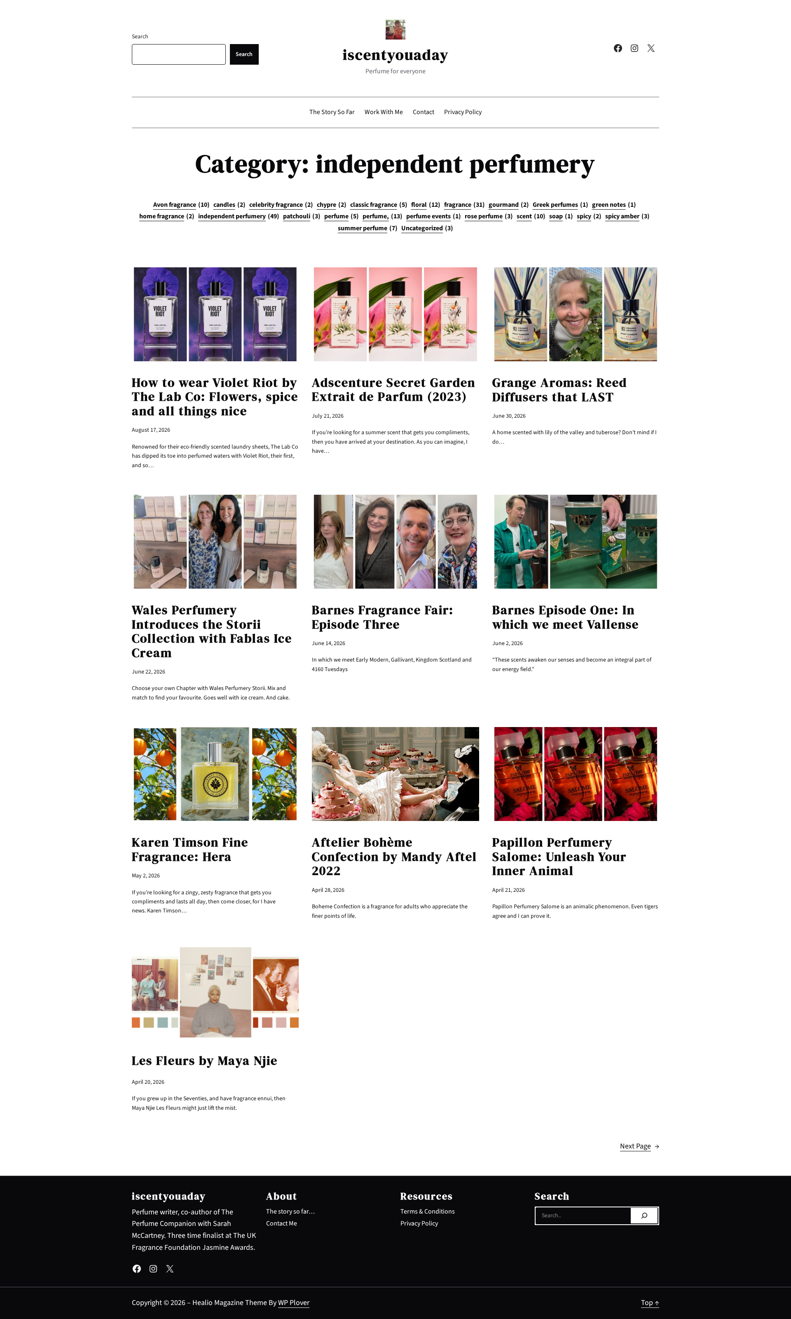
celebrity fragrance (281, 204)
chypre (331, 204)
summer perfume (368, 228)
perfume (341, 216)
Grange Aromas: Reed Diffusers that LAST (559, 390)
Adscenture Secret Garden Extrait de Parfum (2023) (393, 390)
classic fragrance (378, 204)
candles (229, 204)
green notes (614, 204)
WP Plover (293, 1303)
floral (425, 204)
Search (140, 37)
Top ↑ (650, 1303)
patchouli (302, 216)
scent (531, 216)
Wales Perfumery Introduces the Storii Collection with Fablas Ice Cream (212, 631)
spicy (589, 216)
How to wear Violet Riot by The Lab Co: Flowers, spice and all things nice (215, 397)
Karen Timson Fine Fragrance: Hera (190, 849)
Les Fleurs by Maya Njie (205, 1061)
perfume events (433, 216)
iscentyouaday (396, 54)
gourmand (509, 204)
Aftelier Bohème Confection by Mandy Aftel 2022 (394, 856)
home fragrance (166, 216)
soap (561, 216)
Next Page (639, 1146)
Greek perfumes (560, 204)
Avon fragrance (181, 204)
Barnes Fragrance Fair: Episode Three (383, 617)
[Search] (644, 1215)
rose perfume (489, 216)
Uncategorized (427, 228)
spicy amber (627, 216)
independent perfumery (238, 216)
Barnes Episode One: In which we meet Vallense (565, 617)
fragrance (464, 204)
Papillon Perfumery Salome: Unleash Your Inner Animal (559, 856)
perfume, (383, 216)
